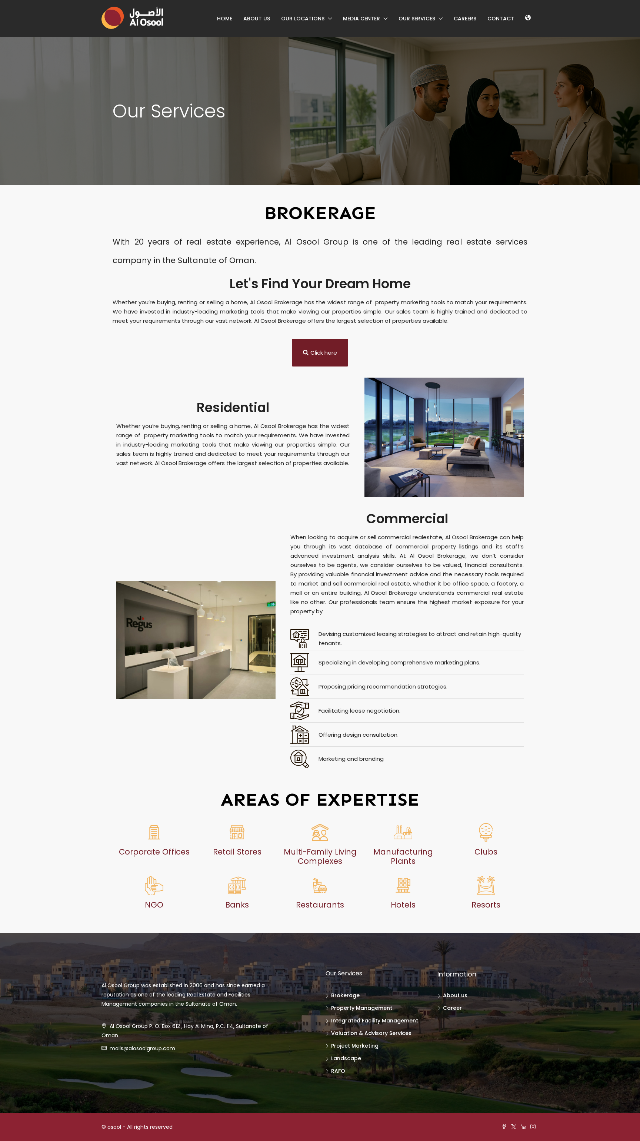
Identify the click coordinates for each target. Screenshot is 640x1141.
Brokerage (345, 995)
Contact (500, 18)
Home (224, 18)
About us (256, 18)
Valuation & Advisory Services (371, 1033)
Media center (361, 18)
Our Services (417, 18)
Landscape (346, 1058)
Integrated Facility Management (374, 1020)
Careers (465, 18)
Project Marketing (355, 1045)
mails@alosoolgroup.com (142, 1048)
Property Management (361, 1008)
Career (452, 1008)
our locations (302, 18)
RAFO (338, 1071)
